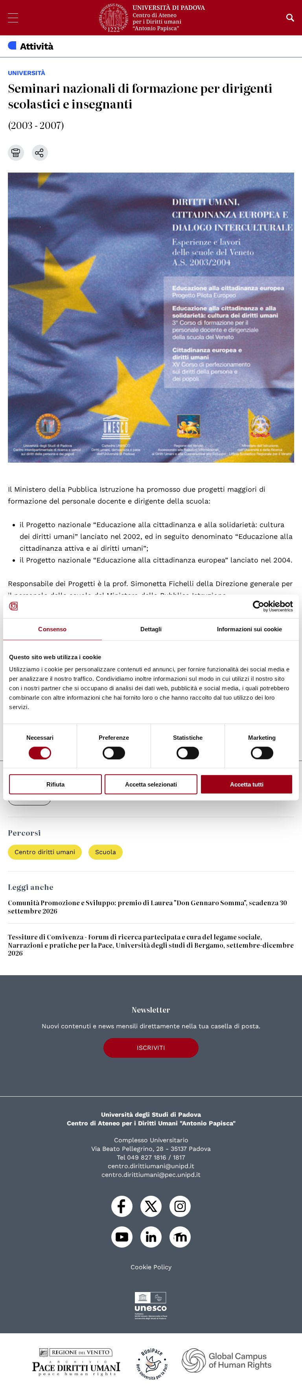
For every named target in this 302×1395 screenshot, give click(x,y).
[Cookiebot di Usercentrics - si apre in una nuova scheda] (258, 606)
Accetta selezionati (151, 784)
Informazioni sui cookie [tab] (249, 628)
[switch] (114, 752)
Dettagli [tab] (151, 628)
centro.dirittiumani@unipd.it (151, 1166)
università (26, 73)
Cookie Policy (151, 1267)
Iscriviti (151, 1047)
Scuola (105, 852)
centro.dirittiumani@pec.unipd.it (151, 1174)
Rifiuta (55, 784)
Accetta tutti (246, 784)
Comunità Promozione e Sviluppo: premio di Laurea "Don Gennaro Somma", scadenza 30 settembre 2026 (147, 906)
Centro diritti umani (45, 852)
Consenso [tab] (52, 628)
